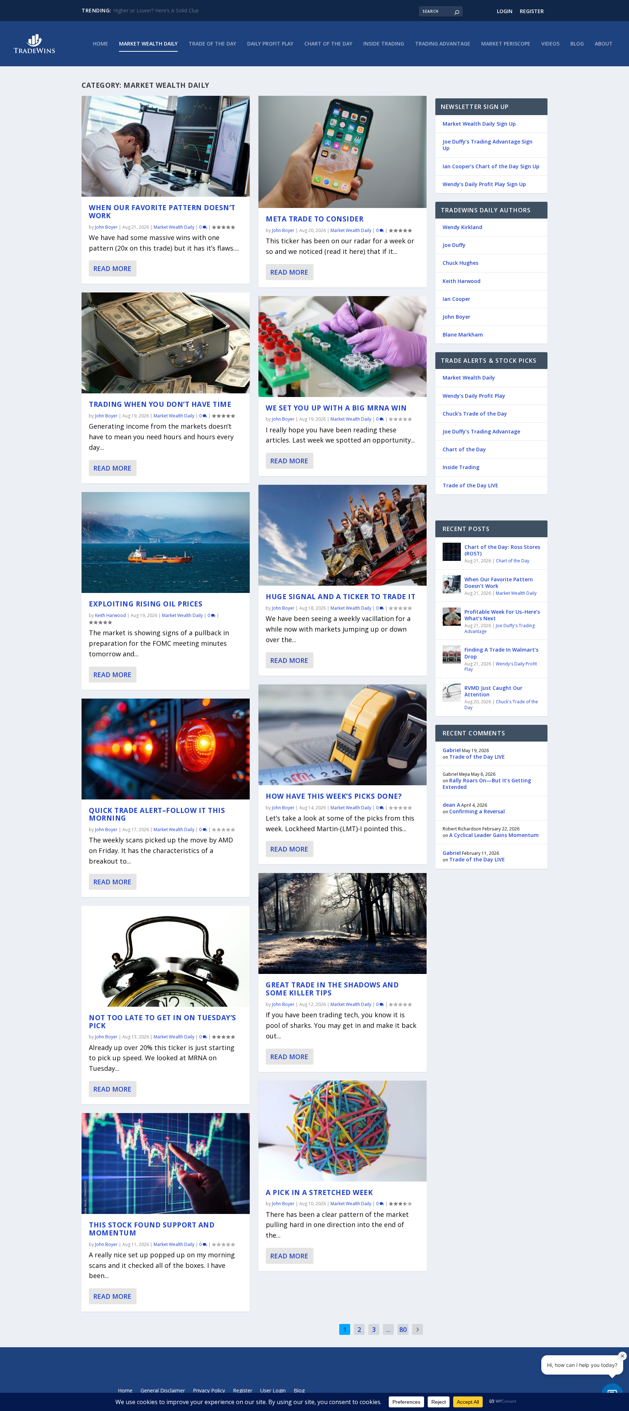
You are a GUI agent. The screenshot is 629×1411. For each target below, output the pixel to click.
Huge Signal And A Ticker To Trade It (340, 596)
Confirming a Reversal (477, 811)
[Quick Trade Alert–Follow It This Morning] (166, 749)
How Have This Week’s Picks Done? (333, 796)
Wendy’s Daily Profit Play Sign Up (484, 184)
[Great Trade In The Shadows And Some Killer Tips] (342, 923)
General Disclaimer (163, 1391)
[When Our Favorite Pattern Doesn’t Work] (166, 146)
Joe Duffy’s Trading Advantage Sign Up (488, 145)
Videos (550, 44)
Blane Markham (463, 334)
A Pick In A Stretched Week (319, 1192)
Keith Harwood (110, 615)
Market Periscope (505, 44)
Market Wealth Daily (148, 44)
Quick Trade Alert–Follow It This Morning (157, 814)
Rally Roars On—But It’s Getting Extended (487, 783)
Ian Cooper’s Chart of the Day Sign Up (491, 166)
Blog (577, 44)
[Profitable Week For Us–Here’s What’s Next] (452, 617)
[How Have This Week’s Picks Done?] (342, 734)
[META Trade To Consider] (342, 152)
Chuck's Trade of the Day (501, 705)
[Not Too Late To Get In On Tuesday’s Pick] (166, 956)
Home (100, 44)
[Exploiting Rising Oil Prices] (166, 542)
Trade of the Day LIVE (470, 485)
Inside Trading (383, 44)
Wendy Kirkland (462, 227)
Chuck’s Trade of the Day (475, 413)
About (604, 44)
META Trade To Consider (314, 219)
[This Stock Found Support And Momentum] (166, 1163)
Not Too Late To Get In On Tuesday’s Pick (162, 1021)
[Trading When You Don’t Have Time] (166, 342)
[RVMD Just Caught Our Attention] (452, 693)
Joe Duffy (454, 244)
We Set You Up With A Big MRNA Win (336, 408)
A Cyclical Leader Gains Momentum (494, 835)
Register (532, 11)
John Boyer (106, 227)
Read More (112, 268)
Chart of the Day (328, 44)
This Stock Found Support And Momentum (151, 1229)
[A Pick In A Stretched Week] (342, 1131)
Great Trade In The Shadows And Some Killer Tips (332, 989)
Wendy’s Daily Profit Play (474, 395)
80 (403, 1329)
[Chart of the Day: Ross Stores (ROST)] (452, 552)
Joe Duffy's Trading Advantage (499, 628)
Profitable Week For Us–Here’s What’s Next (502, 615)
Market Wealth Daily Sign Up (479, 123)
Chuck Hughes (460, 262)
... (388, 1329)
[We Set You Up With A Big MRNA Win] (342, 346)
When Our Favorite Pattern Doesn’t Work (162, 211)
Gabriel (452, 750)
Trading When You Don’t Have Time (160, 404)
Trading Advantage (442, 44)
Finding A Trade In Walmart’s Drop (501, 653)
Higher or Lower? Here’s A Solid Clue (156, 10)
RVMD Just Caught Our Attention (493, 691)
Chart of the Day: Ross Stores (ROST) (502, 550)
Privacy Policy (209, 1391)
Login (505, 11)
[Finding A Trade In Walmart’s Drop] (452, 654)
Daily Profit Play (270, 44)
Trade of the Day (212, 44)
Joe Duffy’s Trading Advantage (481, 431)
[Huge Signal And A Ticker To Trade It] (342, 535)
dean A (451, 804)
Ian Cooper (456, 298)
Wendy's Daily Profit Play (500, 667)
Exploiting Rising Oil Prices (145, 604)
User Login (273, 1391)
